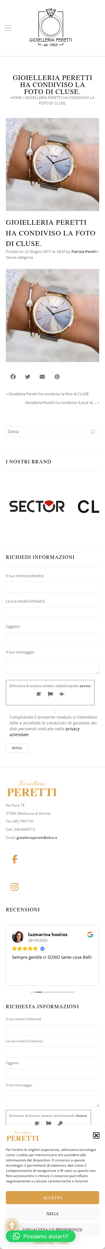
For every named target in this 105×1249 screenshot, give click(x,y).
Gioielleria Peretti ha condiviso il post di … (61, 402)
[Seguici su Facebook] (14, 859)
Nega (52, 1213)
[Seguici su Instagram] (14, 887)
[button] (96, 1135)
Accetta (52, 1197)
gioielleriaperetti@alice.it (37, 837)
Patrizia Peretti (84, 251)
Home (16, 97)
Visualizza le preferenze (52, 1229)
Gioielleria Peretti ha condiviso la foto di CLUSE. (49, 393)
